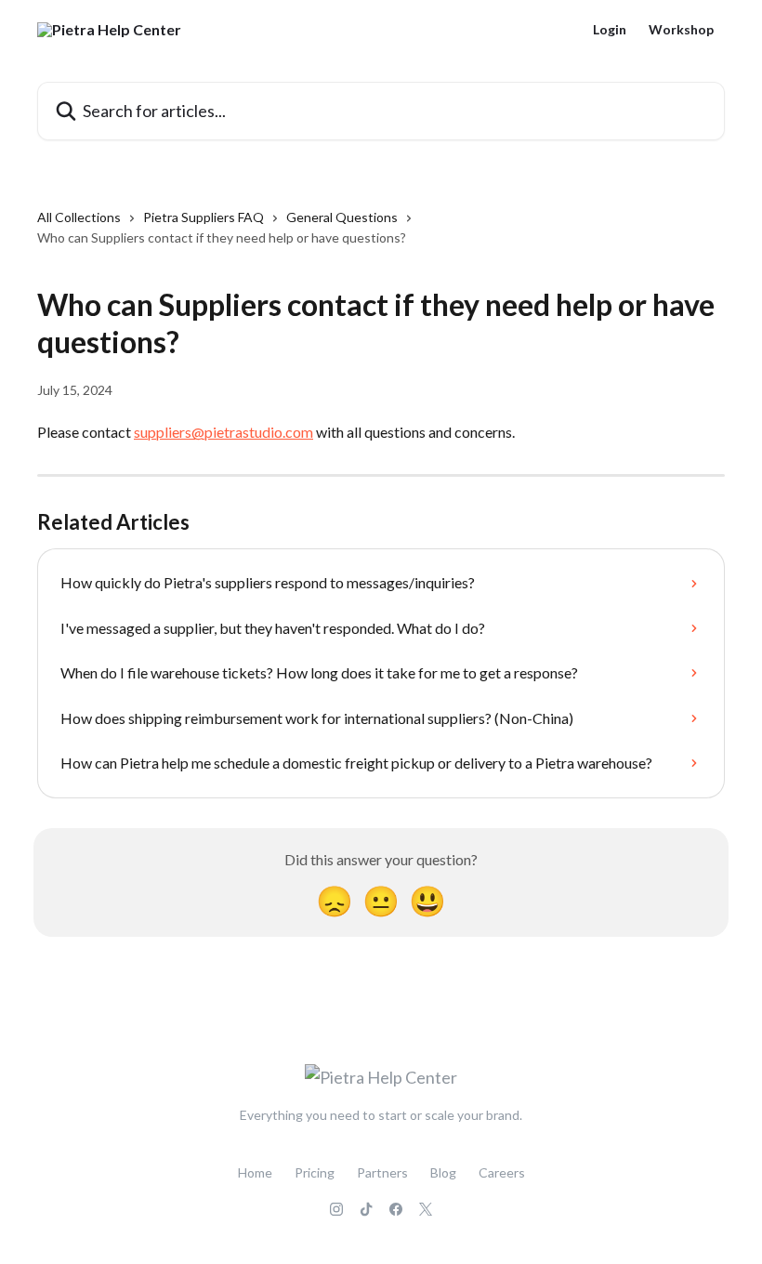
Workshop (681, 29)
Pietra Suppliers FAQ (203, 217)
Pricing (315, 1172)
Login (609, 29)
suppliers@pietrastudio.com (223, 432)
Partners (382, 1172)
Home (255, 1172)
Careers (502, 1172)
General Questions (342, 217)
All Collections (79, 217)
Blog (443, 1172)
